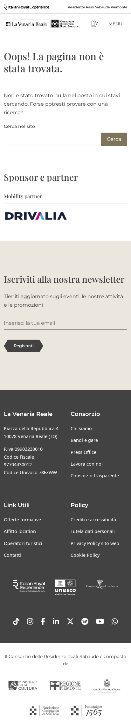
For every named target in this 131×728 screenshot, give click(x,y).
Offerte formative (22, 520)
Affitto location (20, 531)
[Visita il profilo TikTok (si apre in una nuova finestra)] (16, 621)
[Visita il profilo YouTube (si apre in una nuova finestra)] (100, 621)
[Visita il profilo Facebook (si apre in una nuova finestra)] (43, 621)
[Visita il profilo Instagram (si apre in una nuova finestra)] (30, 621)
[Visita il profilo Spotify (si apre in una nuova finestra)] (84, 621)
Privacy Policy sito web (95, 543)
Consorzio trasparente (95, 476)
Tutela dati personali (93, 531)
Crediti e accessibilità (93, 520)
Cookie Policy (85, 555)
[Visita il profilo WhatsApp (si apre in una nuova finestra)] (115, 621)
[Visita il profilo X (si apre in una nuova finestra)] (70, 621)
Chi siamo (81, 428)
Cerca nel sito (19, 126)
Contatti (12, 555)
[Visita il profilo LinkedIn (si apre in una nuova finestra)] (56, 621)
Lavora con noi (87, 464)
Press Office (83, 452)
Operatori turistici (23, 543)
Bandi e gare (84, 440)
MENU (115, 24)
